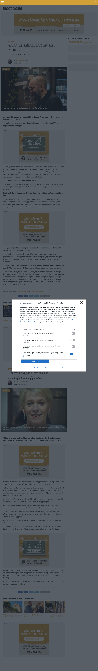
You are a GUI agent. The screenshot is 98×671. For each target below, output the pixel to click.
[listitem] (49, 329)
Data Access (49, 368)
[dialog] (49, 335)
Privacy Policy (60, 368)
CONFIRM (35, 361)
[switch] (72, 333)
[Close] (82, 303)
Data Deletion (38, 368)
